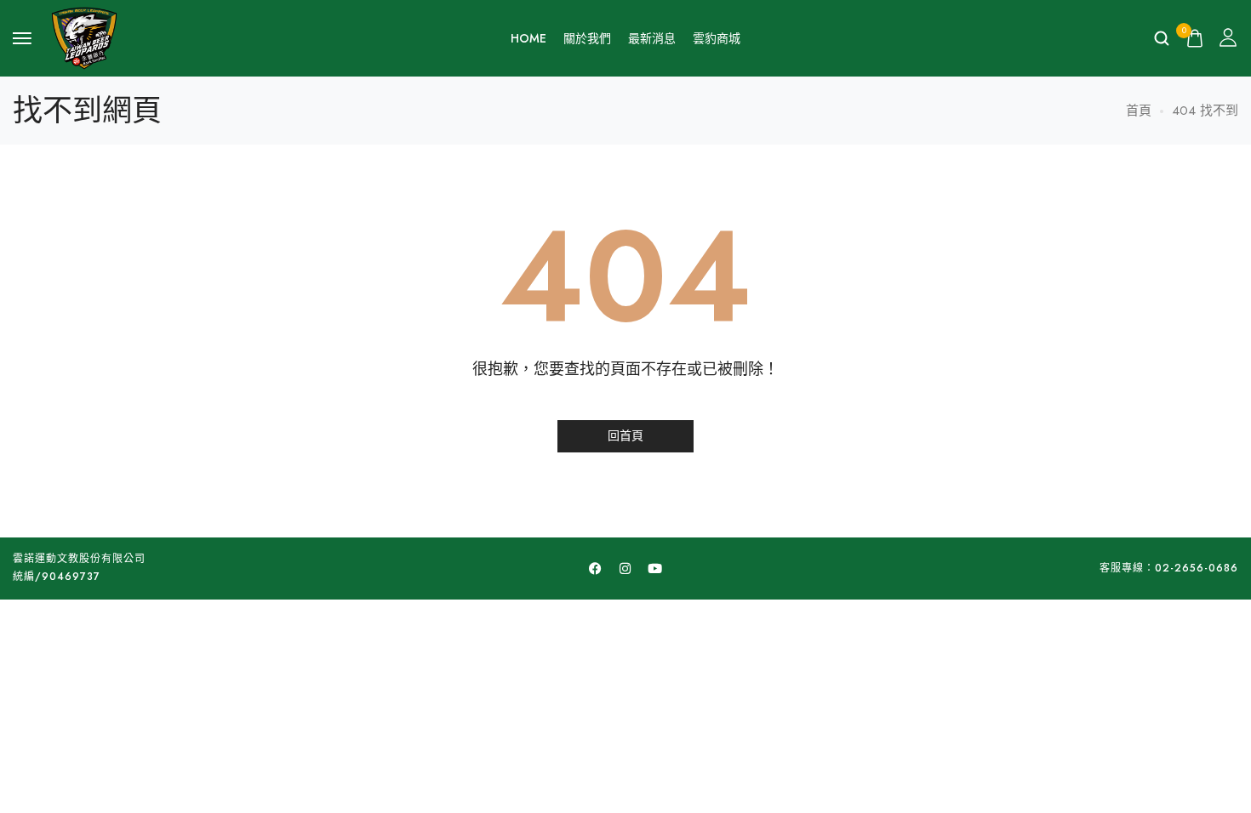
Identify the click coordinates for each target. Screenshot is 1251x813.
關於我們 (587, 38)
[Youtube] (655, 568)
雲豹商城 (716, 38)
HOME (528, 38)
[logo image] (84, 36)
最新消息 (652, 38)
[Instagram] (625, 568)
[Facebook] (595, 568)
